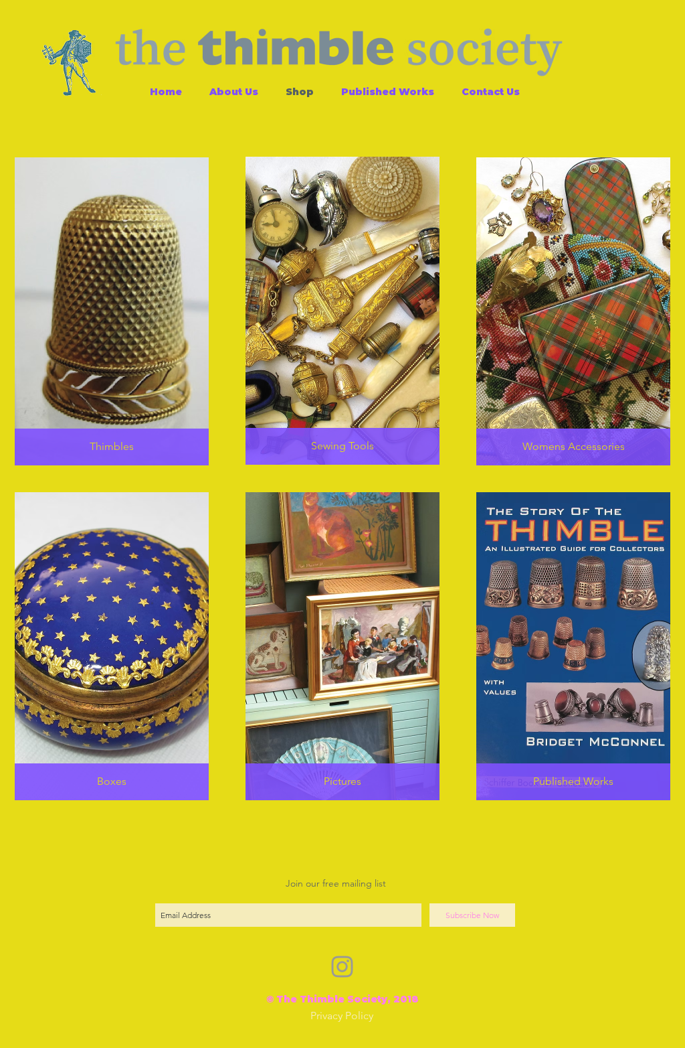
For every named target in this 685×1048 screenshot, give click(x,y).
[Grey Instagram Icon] (342, 966)
